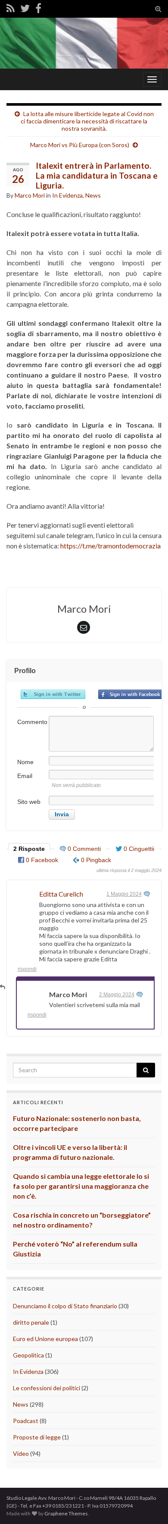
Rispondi (27, 969)
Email (24, 775)
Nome (25, 762)
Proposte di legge (37, 1437)
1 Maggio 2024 (124, 894)
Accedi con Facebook (130, 694)
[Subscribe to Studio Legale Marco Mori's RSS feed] (10, 8)
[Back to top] (148, 1504)
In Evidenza (67, 195)
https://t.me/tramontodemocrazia (110, 546)
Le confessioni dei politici (46, 1388)
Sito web (28, 801)
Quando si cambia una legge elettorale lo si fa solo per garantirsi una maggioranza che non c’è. (81, 1186)
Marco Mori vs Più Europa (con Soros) (79, 144)
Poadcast (25, 1420)
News (93, 195)
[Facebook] (38, 8)
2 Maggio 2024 (116, 995)
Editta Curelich (61, 894)
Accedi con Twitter (53, 694)
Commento (32, 721)
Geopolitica (28, 1355)
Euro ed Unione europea (45, 1338)
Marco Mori (30, 195)
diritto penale (31, 1322)
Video (21, 1453)
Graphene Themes (66, 1513)
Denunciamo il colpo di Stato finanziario (65, 1306)
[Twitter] (25, 8)
